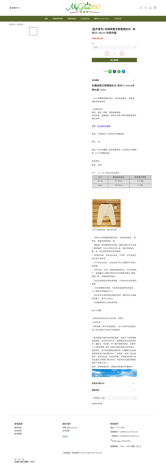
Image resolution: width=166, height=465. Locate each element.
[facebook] (114, 71)
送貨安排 (118, 18)
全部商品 (12, 24)
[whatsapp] (119, 71)
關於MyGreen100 (101, 18)
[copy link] (123, 71)
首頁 (46, 18)
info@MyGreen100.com (129, 436)
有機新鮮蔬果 (58, 18)
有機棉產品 (72, 18)
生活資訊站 (85, 18)
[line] (110, 71)
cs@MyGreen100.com (128, 432)
